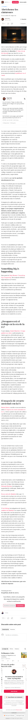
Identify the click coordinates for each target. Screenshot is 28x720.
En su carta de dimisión (8, 494)
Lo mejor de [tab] (5, 649)
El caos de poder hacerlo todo (7, 665)
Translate (5, 6)
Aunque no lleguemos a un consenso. (8, 656)
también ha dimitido (7, 510)
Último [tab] (11, 649)
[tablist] (8, 629)
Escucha (24, 19)
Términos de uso (20, 700)
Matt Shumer (13, 275)
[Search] (25, 648)
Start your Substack (9, 715)
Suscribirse (15, 2)
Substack (7, 718)
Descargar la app (20, 715)
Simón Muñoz (5, 407)
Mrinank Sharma (6, 486)
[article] (14, 657)
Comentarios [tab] (5, 629)
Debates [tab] (17, 649)
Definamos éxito (7, 653)
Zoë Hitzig (5, 508)
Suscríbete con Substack (15, 697)
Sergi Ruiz (7, 18)
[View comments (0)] (8, 23)
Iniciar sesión (23, 2)
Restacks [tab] (12, 629)
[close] (23, 670)
